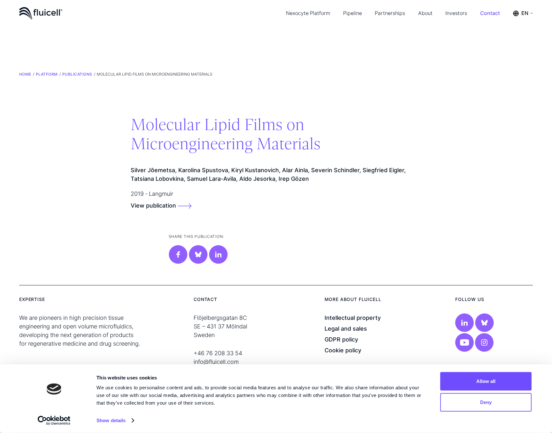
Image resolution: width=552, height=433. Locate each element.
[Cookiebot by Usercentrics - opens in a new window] (54, 420)
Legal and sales (346, 328)
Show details (111, 420)
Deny (486, 402)
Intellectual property (353, 317)
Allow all (485, 381)
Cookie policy (343, 350)
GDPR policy (341, 339)
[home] (40, 13)
